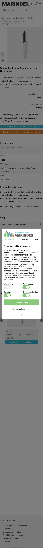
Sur (36, 240)
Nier (21, 315)
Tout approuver (21, 302)
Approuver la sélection (21, 309)
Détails (25, 240)
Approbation (10, 240)
